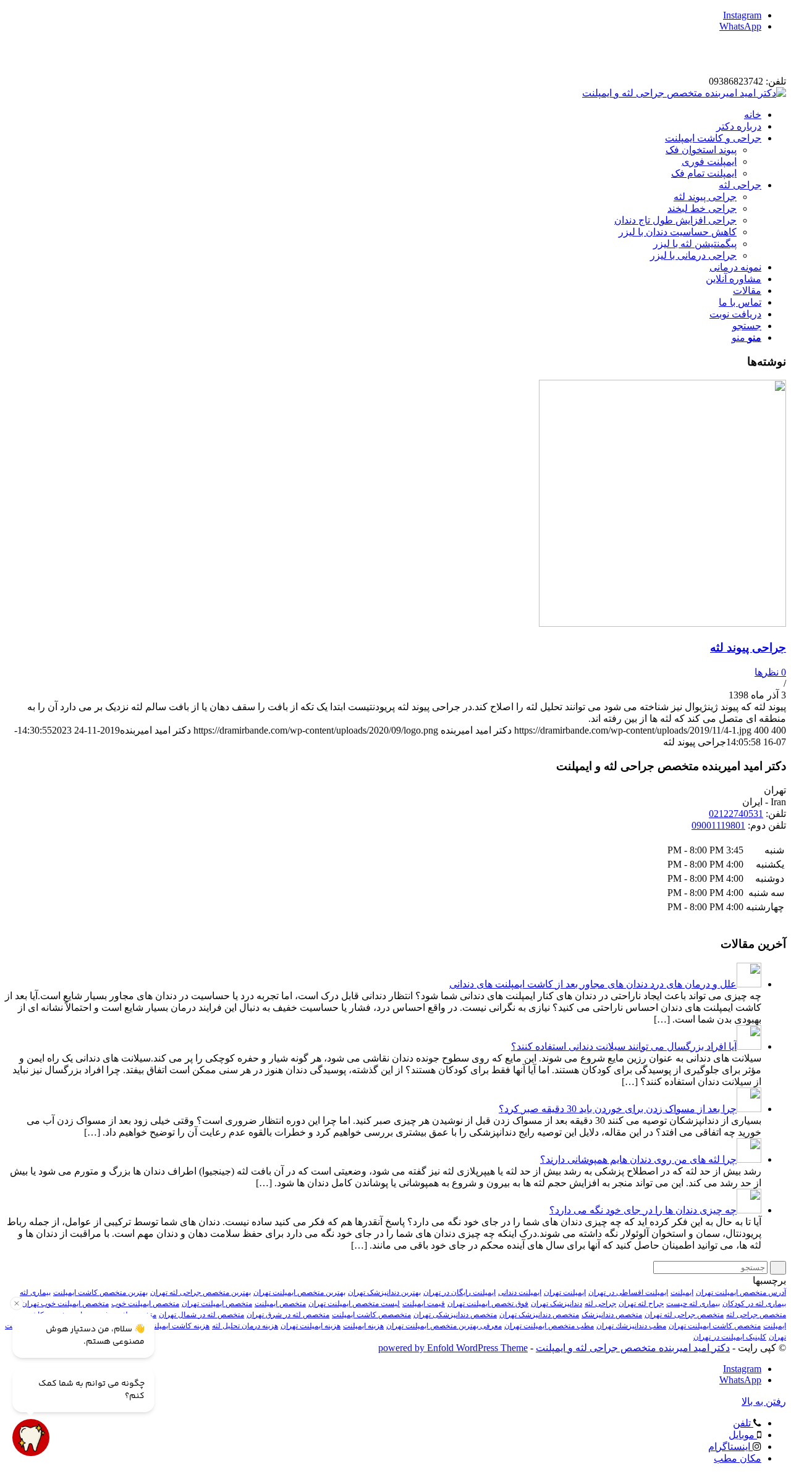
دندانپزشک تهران (556, 1303)
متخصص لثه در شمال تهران (201, 1314)
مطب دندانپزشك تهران (631, 1325)
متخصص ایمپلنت (280, 1303)
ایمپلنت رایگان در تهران (459, 1292)
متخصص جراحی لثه (756, 1314)
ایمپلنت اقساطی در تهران (628, 1292)
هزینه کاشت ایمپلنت (178, 1325)
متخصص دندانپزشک (612, 1314)
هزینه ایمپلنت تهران (311, 1325)
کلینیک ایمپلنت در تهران (729, 1337)
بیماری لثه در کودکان (754, 1303)
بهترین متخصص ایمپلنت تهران (299, 1292)
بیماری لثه (35, 1292)
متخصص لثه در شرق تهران (288, 1314)
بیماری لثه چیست (693, 1303)
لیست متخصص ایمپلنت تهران (354, 1303)
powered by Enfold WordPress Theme (453, 1347)
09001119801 (718, 825)
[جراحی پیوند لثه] (662, 623)
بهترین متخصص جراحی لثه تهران (200, 1292)
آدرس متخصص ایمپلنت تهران (741, 1292)
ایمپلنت (681, 1292)
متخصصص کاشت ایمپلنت (371, 1314)
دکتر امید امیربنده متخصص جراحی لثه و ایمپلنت (633, 1347)
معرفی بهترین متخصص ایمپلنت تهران (444, 1325)
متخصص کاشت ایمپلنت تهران (715, 1325)
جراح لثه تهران (641, 1303)
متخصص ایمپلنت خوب (145, 1303)
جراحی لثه (600, 1303)
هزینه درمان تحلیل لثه (245, 1325)
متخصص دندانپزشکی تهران (455, 1314)
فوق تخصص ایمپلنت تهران (487, 1303)
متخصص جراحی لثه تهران (684, 1314)
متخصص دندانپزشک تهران (539, 1314)
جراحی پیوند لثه (748, 647)
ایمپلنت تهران (565, 1292)
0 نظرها (770, 672)
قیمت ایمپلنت (423, 1303)
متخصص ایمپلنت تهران (217, 1303)
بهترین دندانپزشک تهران (384, 1292)
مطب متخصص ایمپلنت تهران (549, 1325)
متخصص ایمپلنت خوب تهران (65, 1303)
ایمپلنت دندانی (519, 1292)
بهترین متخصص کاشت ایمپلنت (100, 1292)
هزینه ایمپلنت (363, 1325)
